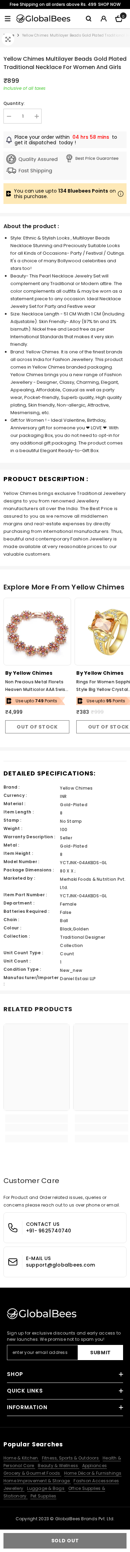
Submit (100, 1352)
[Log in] (103, 18)
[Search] (88, 18)
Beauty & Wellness (58, 1465)
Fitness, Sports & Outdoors (71, 1458)
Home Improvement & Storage (37, 1481)
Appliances (94, 1465)
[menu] (7, 18)
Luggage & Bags (46, 1488)
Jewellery (13, 1488)
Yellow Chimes (33, 673)
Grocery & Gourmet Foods (32, 1473)
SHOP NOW (109, 4)
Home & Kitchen (21, 1458)
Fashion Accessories (96, 1481)
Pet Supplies (44, 1496)
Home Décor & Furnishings (93, 1473)
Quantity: (14, 103)
